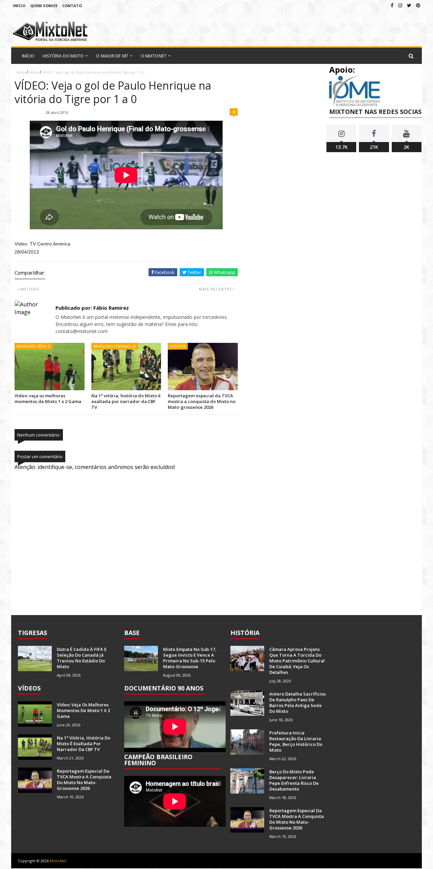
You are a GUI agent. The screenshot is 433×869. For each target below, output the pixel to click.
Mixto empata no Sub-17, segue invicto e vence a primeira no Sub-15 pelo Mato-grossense (189, 658)
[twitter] (409, 5)
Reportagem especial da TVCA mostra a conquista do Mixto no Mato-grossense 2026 (201, 401)
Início (19, 5)
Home (20, 72)
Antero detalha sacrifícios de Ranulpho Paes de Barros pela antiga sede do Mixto (297, 702)
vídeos (34, 72)
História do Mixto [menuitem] (63, 56)
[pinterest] (418, 5)
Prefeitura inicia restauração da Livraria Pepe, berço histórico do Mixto (295, 741)
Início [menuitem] (28, 56)
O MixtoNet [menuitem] (153, 56)
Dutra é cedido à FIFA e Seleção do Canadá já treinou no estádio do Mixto (82, 658)
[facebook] (392, 5)
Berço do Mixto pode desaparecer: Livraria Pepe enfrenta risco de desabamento (294, 780)
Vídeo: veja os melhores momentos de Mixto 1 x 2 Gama (48, 398)
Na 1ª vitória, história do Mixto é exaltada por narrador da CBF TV (126, 401)
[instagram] (400, 5)
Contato (72, 5)
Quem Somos (44, 5)
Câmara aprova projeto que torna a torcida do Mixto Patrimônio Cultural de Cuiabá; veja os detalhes (297, 660)
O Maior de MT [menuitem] (112, 56)
